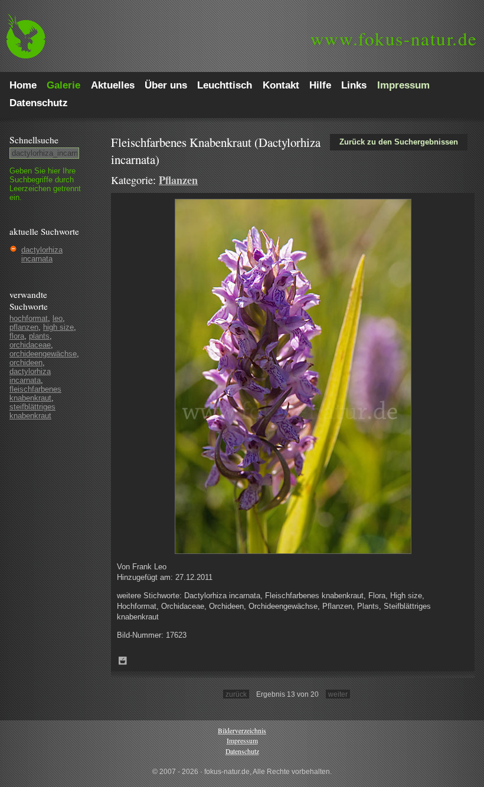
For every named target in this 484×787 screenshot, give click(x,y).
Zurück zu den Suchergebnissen (398, 141)
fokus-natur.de (394, 38)
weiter (338, 694)
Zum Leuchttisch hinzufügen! (123, 661)
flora (16, 336)
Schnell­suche (33, 140)
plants (39, 336)
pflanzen (23, 327)
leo (58, 318)
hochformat (28, 318)
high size (58, 327)
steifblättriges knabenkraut (32, 411)
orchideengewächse (43, 353)
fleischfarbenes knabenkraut (35, 393)
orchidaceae (30, 344)
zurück (236, 694)
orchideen (25, 362)
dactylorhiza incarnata (42, 254)
